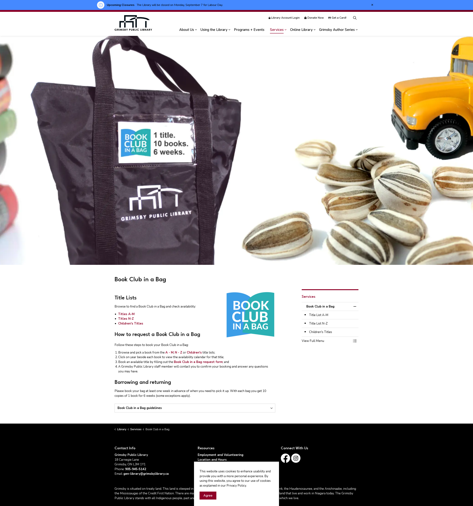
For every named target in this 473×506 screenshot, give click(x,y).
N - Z (178, 352)
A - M (169, 352)
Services (277, 29)
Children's (194, 352)
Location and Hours (212, 460)
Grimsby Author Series (337, 29)
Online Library (301, 29)
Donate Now (315, 18)
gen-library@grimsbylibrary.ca (146, 474)
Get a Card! (339, 18)
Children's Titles (130, 323)
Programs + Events (249, 29)
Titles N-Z (126, 319)
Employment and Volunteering (220, 455)
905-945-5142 (135, 469)
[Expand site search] (354, 18)
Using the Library (213, 29)
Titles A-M (126, 314)
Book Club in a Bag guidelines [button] (140, 408)
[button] (326, 341)
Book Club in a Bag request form (198, 362)
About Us (186, 29)
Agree (207, 495)
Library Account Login (285, 18)
